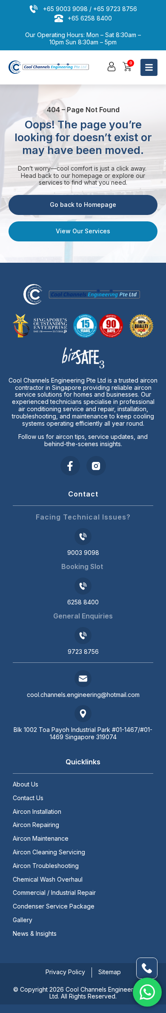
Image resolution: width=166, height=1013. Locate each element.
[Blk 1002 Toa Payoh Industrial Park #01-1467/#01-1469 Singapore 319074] (83, 713)
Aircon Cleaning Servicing (49, 852)
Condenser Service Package (53, 906)
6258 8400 (83, 602)
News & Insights (35, 933)
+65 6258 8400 (90, 18)
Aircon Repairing (36, 824)
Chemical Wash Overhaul (48, 879)
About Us (25, 784)
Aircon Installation (37, 811)
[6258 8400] (83, 586)
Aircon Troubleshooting (46, 865)
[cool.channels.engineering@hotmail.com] (83, 678)
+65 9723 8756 (115, 8)
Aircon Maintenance (41, 838)
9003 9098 (83, 552)
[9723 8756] (83, 635)
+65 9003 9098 (65, 8)
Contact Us (28, 798)
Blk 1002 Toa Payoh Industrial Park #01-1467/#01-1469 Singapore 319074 (83, 733)
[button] (111, 66)
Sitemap (109, 971)
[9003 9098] (83, 536)
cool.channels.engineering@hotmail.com (83, 694)
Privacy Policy (65, 971)
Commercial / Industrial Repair (54, 892)
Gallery (22, 920)
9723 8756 (83, 651)
